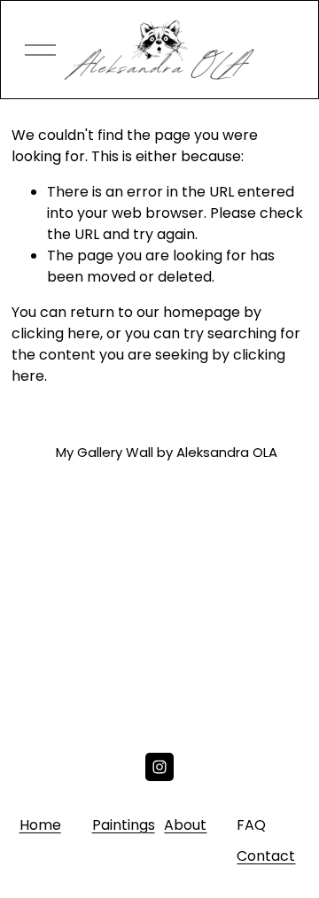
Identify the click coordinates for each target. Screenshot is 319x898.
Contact (266, 856)
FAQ (251, 825)
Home (40, 825)
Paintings (123, 825)
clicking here (56, 333)
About (185, 825)
